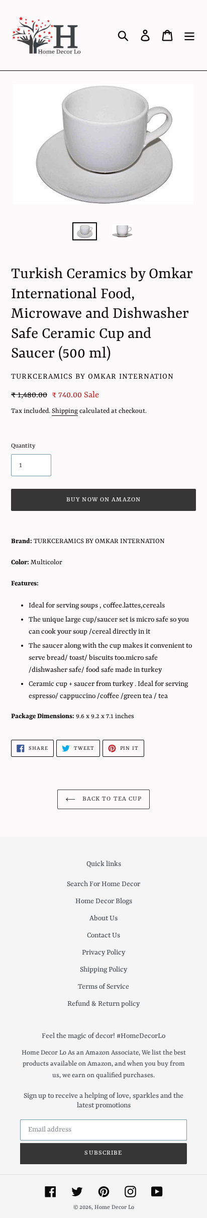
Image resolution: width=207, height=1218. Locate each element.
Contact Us (103, 935)
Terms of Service (103, 987)
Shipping (65, 411)
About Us (103, 918)
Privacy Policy (103, 952)
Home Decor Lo (114, 1207)
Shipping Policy (103, 970)
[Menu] (189, 35)
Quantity (23, 446)
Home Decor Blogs (103, 901)
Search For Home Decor (103, 884)
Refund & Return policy (103, 1004)
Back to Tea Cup (111, 799)
